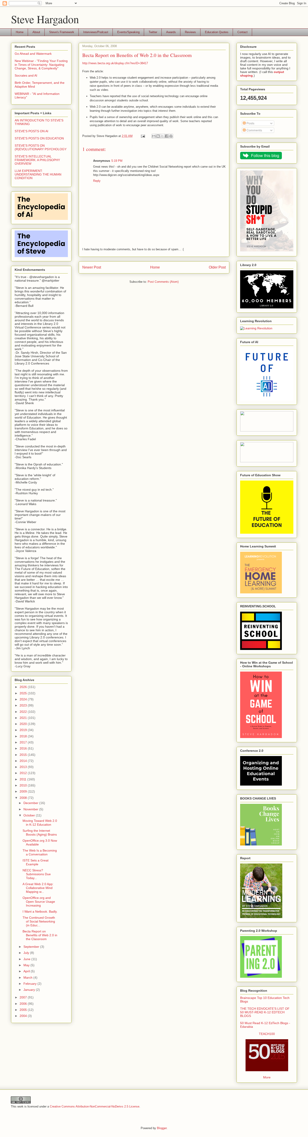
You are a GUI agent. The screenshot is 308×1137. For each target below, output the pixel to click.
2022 (24, 711)
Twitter (153, 32)
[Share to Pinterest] (171, 136)
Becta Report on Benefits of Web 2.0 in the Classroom (40, 935)
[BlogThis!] (158, 136)
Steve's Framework (61, 32)
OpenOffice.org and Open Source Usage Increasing (39, 901)
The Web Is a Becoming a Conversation (40, 852)
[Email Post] (142, 136)
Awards (171, 32)
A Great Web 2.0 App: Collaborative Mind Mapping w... (38, 887)
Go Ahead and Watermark (33, 53)
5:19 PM (116, 160)
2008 (24, 798)
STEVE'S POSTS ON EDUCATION (39, 138)
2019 (24, 730)
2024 (24, 699)
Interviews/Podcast (95, 32)
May (26, 965)
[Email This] (154, 136)
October (29, 815)
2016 (24, 748)
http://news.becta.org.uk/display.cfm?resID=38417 (115, 63)
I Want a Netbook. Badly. (40, 911)
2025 (24, 693)
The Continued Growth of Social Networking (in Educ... (39, 921)
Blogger (162, 1128)
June (27, 959)
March (28, 977)
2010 (24, 785)
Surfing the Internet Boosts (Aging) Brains (40, 832)
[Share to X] (162, 136)
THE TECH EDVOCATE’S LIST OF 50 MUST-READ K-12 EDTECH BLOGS (265, 1012)
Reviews (190, 32)
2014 (24, 761)
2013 (24, 767)
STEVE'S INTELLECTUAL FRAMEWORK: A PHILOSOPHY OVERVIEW (37, 160)
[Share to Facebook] (166, 136)
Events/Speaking (128, 32)
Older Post (217, 267)
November (31, 809)
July (26, 953)
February (30, 983)
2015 (24, 754)
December (31, 803)
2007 (24, 997)
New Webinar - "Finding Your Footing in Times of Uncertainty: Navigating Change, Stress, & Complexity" (41, 64)
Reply (97, 180)
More (267, 1077)
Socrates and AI (26, 75)
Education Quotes (216, 32)
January (29, 989)
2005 (24, 1010)
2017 (24, 742)
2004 (24, 1016)
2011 (23, 779)
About (36, 32)
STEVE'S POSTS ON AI (31, 131)
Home (19, 32)
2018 (24, 736)
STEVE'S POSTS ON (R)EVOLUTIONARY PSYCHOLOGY (41, 147)
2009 (24, 791)
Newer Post (91, 267)
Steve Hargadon (45, 19)
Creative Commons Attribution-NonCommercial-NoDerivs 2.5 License (94, 1106)
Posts (250, 123)
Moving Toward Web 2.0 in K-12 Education (40, 822)
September (31, 946)
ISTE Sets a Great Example (35, 862)
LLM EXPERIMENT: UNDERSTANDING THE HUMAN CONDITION (38, 174)
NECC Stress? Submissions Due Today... (37, 874)
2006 (24, 1003)
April (27, 971)
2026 (24, 687)
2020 (24, 724)
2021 (24, 718)
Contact (242, 32)
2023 (24, 705)
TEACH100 (267, 1034)
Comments (254, 130)
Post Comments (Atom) (163, 281)
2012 (24, 773)
